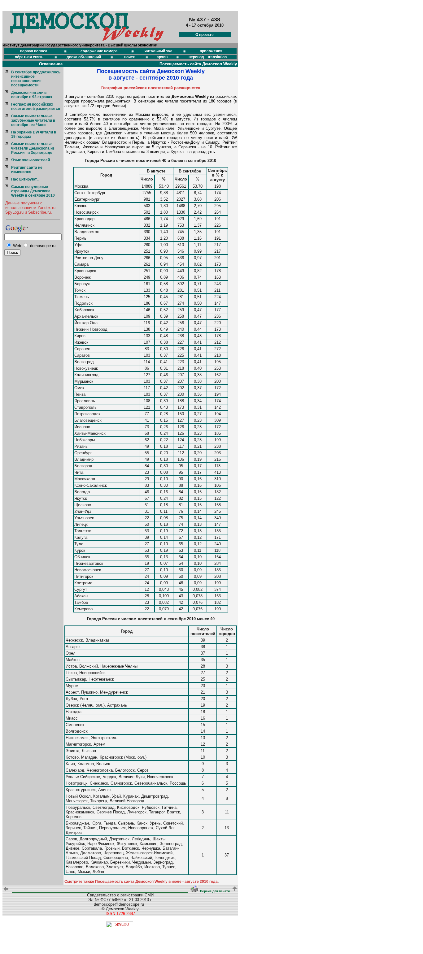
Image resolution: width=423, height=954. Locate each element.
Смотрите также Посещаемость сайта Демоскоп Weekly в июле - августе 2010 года (141, 881)
